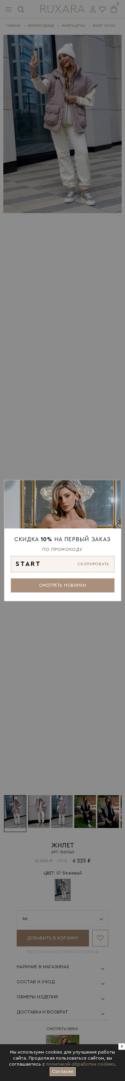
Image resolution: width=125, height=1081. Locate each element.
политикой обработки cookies (80, 1064)
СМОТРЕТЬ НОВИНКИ (62, 585)
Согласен (64, 1070)
